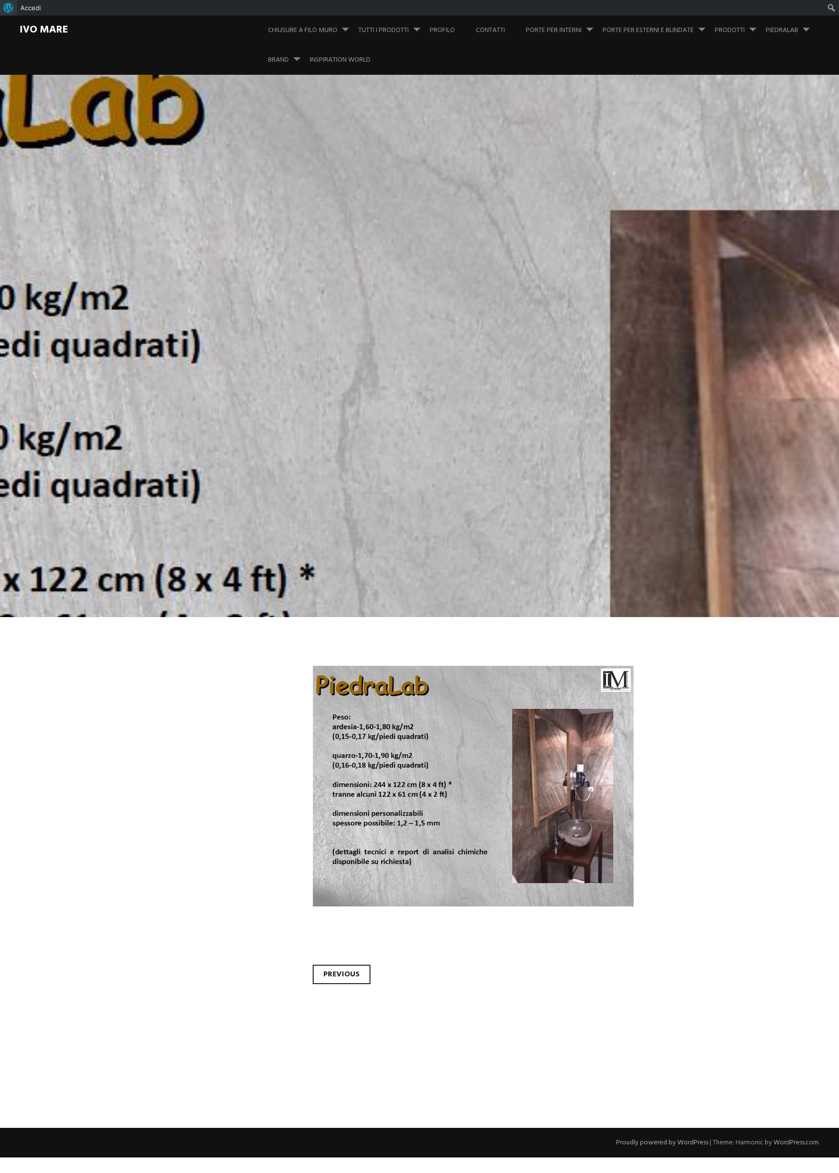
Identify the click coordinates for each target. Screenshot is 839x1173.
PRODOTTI (730, 30)
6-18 (152, 342)
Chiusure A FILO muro (302, 30)
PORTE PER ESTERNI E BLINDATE (648, 30)
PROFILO (442, 30)
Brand (278, 60)
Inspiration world (340, 60)
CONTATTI (490, 30)
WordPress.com (796, 1142)
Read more (160, 381)
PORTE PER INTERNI (554, 30)
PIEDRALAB (782, 30)
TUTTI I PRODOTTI (383, 30)
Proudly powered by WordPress (662, 1142)
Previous (341, 974)
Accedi (30, 8)
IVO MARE (43, 29)
